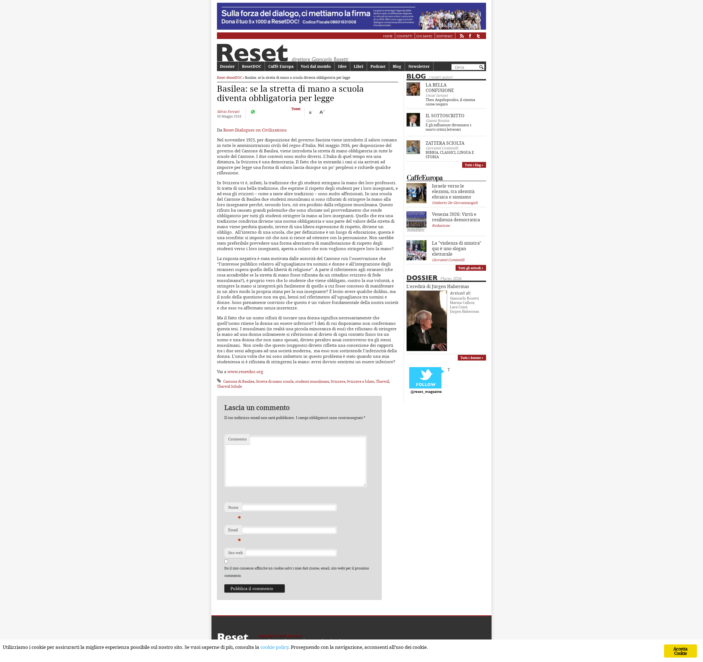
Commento (237, 439)
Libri (358, 66)
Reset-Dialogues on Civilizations (255, 130)
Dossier (227, 66)
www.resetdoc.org (245, 371)
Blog (397, 66)
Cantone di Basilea (238, 381)
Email (234, 531)
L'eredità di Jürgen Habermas (437, 286)
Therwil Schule (229, 386)
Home (387, 36)
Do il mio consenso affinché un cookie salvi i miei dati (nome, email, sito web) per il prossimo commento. (296, 572)
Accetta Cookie (680, 651)
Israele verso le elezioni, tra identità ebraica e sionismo (453, 191)
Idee (342, 66)
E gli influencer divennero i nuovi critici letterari (448, 127)
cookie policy (274, 647)
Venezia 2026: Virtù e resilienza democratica (456, 217)
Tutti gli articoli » (470, 268)
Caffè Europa (281, 66)
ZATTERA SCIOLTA (445, 143)
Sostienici (444, 36)
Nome (234, 509)
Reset (221, 77)
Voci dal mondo (316, 66)
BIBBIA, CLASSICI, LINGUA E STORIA (450, 154)
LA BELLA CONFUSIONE (440, 87)
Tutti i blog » (474, 165)
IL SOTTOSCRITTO (445, 116)
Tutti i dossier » (472, 358)
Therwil (382, 381)
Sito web (235, 552)
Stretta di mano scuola (275, 381)
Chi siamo (424, 36)
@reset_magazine (426, 392)
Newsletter (419, 66)
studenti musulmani (312, 381)
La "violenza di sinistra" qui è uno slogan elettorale (456, 248)
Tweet (295, 109)
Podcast (378, 66)
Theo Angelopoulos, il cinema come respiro (450, 101)
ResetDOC (251, 66)
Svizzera (338, 381)
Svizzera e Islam (360, 381)
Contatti (404, 36)
